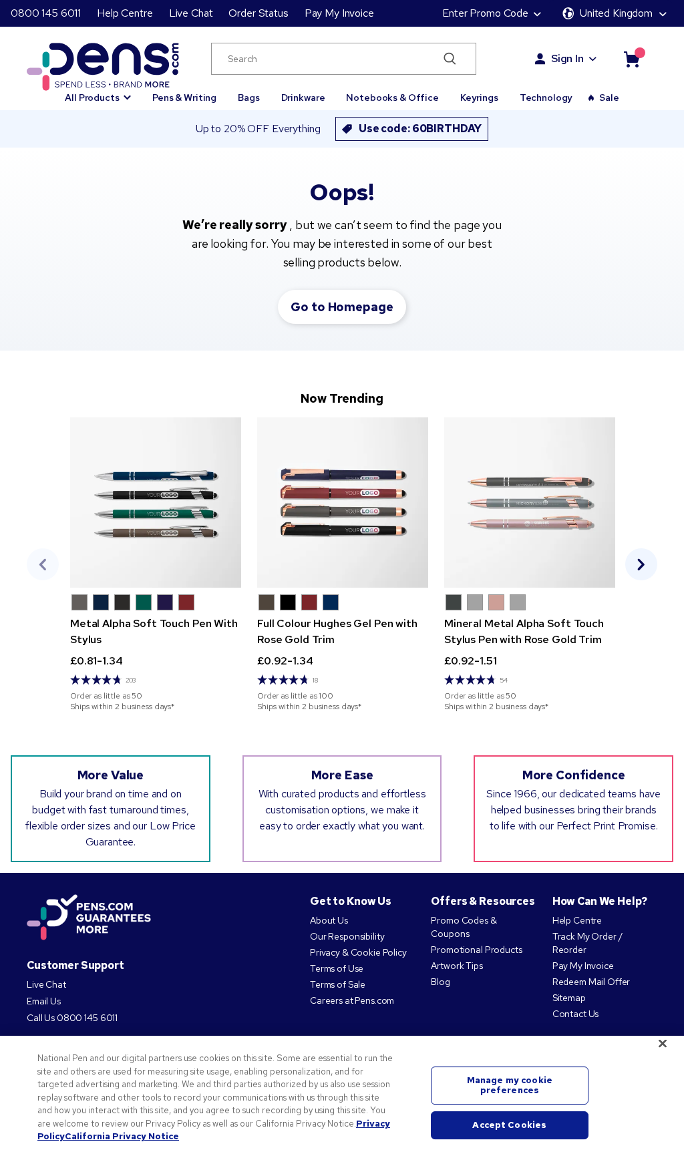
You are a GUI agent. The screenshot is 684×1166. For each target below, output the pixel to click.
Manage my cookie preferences (509, 1086)
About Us (329, 920)
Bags (248, 97)
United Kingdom (616, 13)
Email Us (44, 1001)
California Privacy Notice (122, 1136)
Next (641, 564)
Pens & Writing (184, 97)
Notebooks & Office (392, 97)
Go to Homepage (342, 307)
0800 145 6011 (46, 13)
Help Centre (124, 13)
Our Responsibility (347, 936)
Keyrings (479, 97)
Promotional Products (476, 950)
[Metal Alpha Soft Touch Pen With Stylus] (155, 502)
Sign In (567, 58)
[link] (155, 564)
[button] (98, 91)
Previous (43, 564)
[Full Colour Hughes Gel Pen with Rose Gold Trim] (342, 502)
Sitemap (569, 998)
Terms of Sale (337, 984)
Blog (440, 982)
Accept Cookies (509, 1125)
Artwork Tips (456, 966)
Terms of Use (336, 968)
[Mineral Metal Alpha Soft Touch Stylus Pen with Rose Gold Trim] (529, 502)
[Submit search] (450, 58)
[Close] (662, 1043)
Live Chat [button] (191, 13)
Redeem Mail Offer (591, 982)
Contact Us (575, 1014)
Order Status (258, 13)
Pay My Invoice (339, 13)
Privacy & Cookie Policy (358, 952)
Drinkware (303, 97)
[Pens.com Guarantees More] (89, 918)
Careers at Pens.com (352, 1000)
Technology (546, 97)
